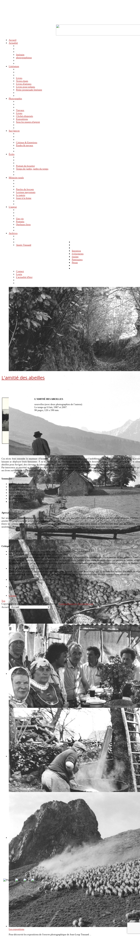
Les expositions (16, 929)
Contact (13, 595)
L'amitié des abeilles (23, 377)
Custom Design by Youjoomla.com (76, 603)
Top (3, 600)
